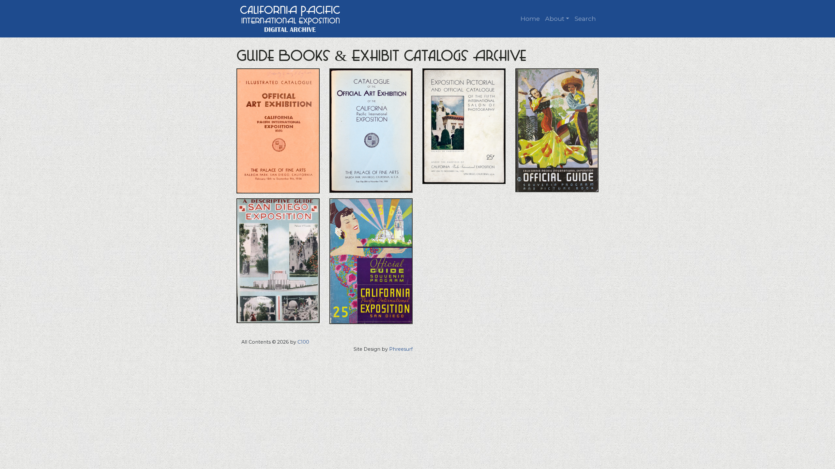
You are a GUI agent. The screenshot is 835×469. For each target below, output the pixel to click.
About (554, 18)
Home (530, 18)
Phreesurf (401, 349)
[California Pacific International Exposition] (290, 18)
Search (585, 18)
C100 (303, 342)
